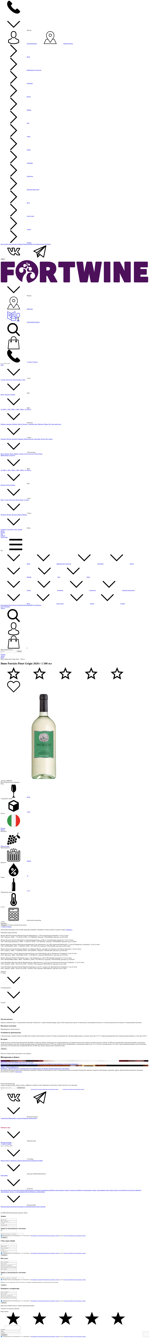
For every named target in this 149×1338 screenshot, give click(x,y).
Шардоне (41, 424)
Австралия (37, 439)
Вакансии (35, 1160)
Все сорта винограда (55, 424)
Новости (39, 244)
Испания (15, 439)
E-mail (3, 1333)
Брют (2, 500)
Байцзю (3, 535)
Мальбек (15, 424)
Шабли (16, 454)
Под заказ (4, 925)
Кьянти (7, 454)
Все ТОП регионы (37, 454)
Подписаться (21, 1087)
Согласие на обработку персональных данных (73, 1089)
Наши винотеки (68, 43)
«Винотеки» (18, 1071)
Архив (3, 656)
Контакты (4, 1142)
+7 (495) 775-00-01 (32, 362)
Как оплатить (5, 244)
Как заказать (4, 1190)
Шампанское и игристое (34, 70)
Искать (19, 651)
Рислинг (25, 424)
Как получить (13, 244)
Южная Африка (22, 514)
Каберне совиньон (6, 424)
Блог (43, 244)
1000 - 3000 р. (12, 409)
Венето (3, 830)
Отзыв (3, 1329)
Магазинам (32, 1206)
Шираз (46, 424)
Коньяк (29, 110)
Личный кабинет (32, 43)
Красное (7, 394)
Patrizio (29, 861)
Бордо (3, 454)
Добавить (3, 1048)
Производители (27, 1160)
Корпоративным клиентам (9, 1206)
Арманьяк (30, 163)
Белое (3, 394)
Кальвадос (30, 176)
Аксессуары (30, 216)
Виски (29, 96)
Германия (21, 439)
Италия (9, 439)
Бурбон (29, 242)
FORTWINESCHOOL (33, 322)
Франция (4, 439)
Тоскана (21, 454)
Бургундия (27, 454)
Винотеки (30, 309)
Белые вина (4, 1120)
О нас (34, 244)
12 (27, 876)
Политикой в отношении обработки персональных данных (45, 1089)
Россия (43, 439)
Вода (28, 203)
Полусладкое (17, 379)
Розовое (12, 394)
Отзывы (9, 1142)
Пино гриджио (5, 846)
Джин (28, 136)
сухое (28, 812)
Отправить (4, 1335)
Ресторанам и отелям (23, 1206)
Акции (29, 229)
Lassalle (20, 529)
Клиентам (26, 244)
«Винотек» (69, 929)
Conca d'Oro (10, 529)
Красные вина (4, 1123)
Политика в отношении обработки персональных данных (52, 1190)
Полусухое (9, 379)
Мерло (20, 424)
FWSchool (48, 244)
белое (28, 797)
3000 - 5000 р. (20, 409)
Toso (16, 529)
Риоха (12, 454)
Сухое (23, 379)
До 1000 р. (4, 409)
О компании (13, 1160)
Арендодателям (40, 1206)
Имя (2, 1331)
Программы (4, 1175)
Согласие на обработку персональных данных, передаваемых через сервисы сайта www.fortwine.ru (98, 1190)
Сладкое (3, 379)
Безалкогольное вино (33, 189)
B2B (31, 244)
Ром (28, 123)
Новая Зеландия (29, 439)
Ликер (29, 149)
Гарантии (20, 244)
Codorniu (4, 529)
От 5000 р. (28, 409)
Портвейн (30, 83)
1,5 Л (28, 890)
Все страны (49, 439)
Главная (3, 654)
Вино (28, 57)
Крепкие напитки (28, 1118)
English (40, 1160)
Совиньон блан (33, 424)
